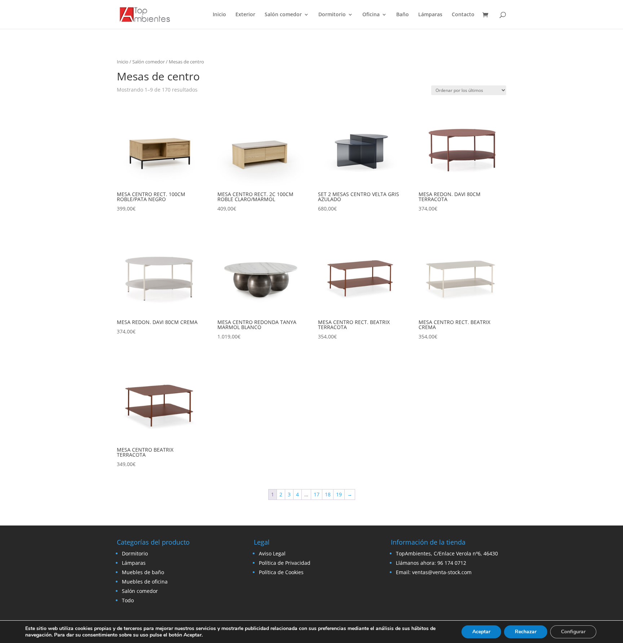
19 (339, 494)
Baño (402, 15)
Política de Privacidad (284, 562)
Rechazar (525, 631)
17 (316, 494)
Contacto (463, 15)
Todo (128, 600)
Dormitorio (332, 15)
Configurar (573, 631)
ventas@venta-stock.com (442, 572)
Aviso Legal (272, 553)
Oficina (371, 15)
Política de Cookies (281, 572)
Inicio (219, 15)
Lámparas (430, 15)
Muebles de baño (143, 572)
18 (328, 494)
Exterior (245, 15)
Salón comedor (283, 15)
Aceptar (481, 631)
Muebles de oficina (145, 581)
